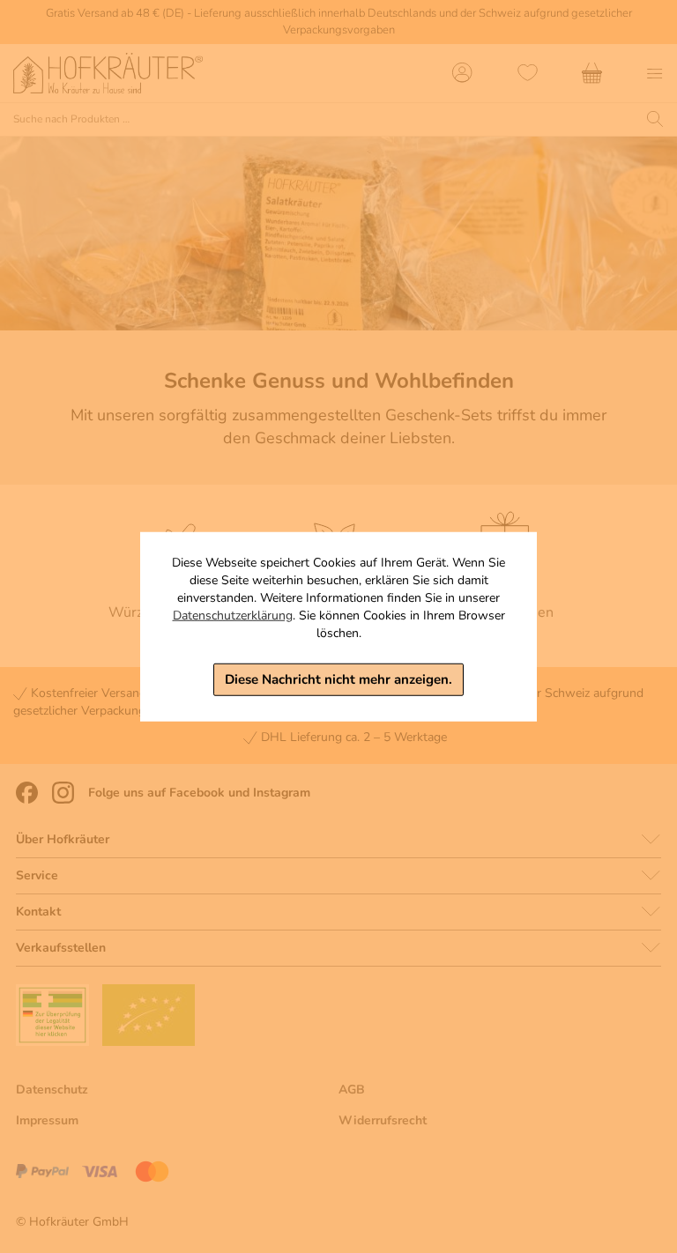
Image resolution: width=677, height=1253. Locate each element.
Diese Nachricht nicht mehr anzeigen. (338, 679)
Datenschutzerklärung (233, 615)
